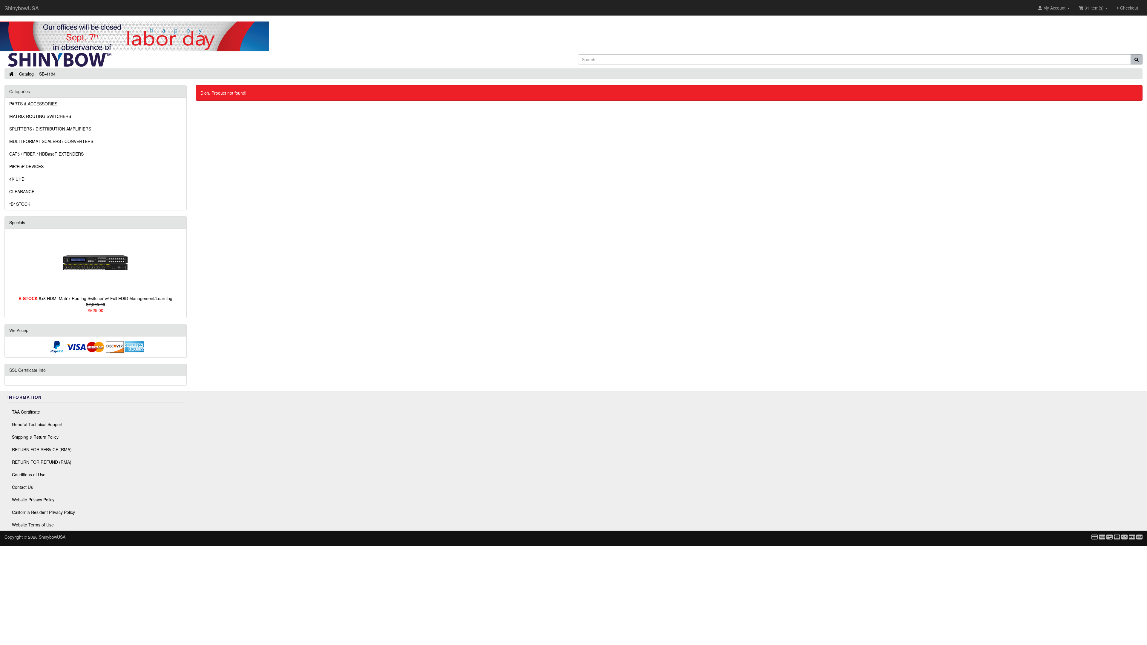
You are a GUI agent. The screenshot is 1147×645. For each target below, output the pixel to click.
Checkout (1128, 8)
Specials (17, 222)
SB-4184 (47, 74)
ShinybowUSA (21, 8)
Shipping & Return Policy (35, 437)
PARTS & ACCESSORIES (33, 104)
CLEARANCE (21, 191)
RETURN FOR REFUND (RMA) (41, 462)
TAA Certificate (26, 412)
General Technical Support (37, 424)
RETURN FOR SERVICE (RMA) (42, 449)
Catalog (26, 74)
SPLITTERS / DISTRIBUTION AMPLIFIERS (50, 129)
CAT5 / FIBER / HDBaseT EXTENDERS (46, 154)
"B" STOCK (19, 204)
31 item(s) (1094, 8)
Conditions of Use (28, 474)
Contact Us (22, 487)
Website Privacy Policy (33, 500)
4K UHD (16, 179)
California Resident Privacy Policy (43, 512)
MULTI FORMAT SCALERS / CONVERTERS (51, 141)
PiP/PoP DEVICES (26, 166)
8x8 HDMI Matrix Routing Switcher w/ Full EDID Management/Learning (95, 298)
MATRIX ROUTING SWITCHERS (40, 116)
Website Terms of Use (33, 525)
